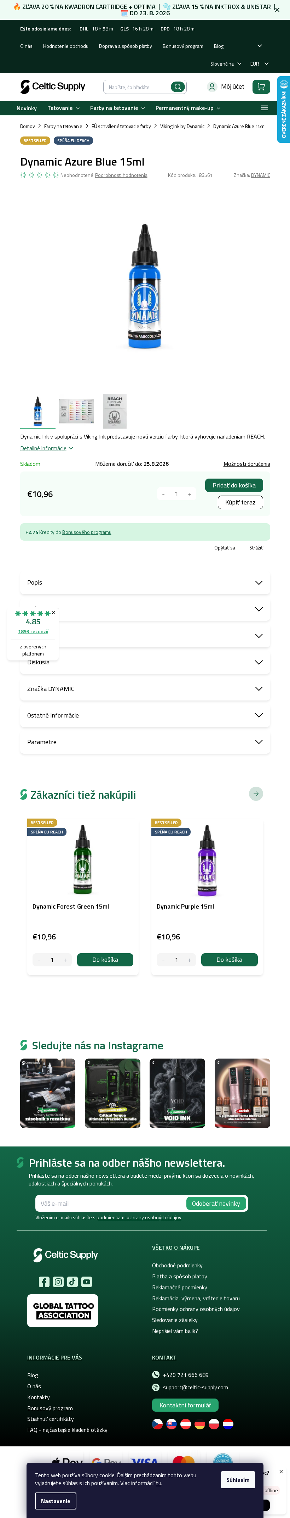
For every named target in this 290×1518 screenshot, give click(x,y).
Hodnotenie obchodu (65, 46)
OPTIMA (145, 6)
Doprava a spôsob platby (125, 46)
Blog (219, 46)
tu (158, 1483)
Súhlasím (238, 1479)
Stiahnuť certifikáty (50, 1419)
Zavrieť (71, 548)
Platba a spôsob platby (179, 1276)
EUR (254, 63)
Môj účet (232, 86)
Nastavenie (55, 1501)
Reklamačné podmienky (179, 1287)
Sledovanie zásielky (175, 1320)
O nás (26, 46)
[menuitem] (26, 108)
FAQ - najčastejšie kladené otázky (67, 1430)
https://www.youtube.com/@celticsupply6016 (86, 1282)
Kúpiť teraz (240, 502)
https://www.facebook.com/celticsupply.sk (44, 1282)
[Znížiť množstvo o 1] (163, 493)
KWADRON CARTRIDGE (96, 6)
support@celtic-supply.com (195, 1387)
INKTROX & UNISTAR (243, 6)
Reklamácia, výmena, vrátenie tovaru (196, 1298)
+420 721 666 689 (186, 1375)
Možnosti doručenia (247, 464)
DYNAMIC (260, 175)
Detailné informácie (43, 448)
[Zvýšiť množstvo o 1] (189, 493)
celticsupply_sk (58, 1282)
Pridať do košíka (234, 485)
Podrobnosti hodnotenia (121, 175)
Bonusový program (183, 46)
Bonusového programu (86, 532)
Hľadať (178, 87)
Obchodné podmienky (177, 1265)
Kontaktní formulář (185, 1405)
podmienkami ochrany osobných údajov (139, 1217)
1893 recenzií (33, 631)
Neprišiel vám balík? (175, 1331)
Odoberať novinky (216, 1203)
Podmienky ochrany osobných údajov (196, 1309)
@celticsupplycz (72, 1282)
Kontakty (38, 1397)
